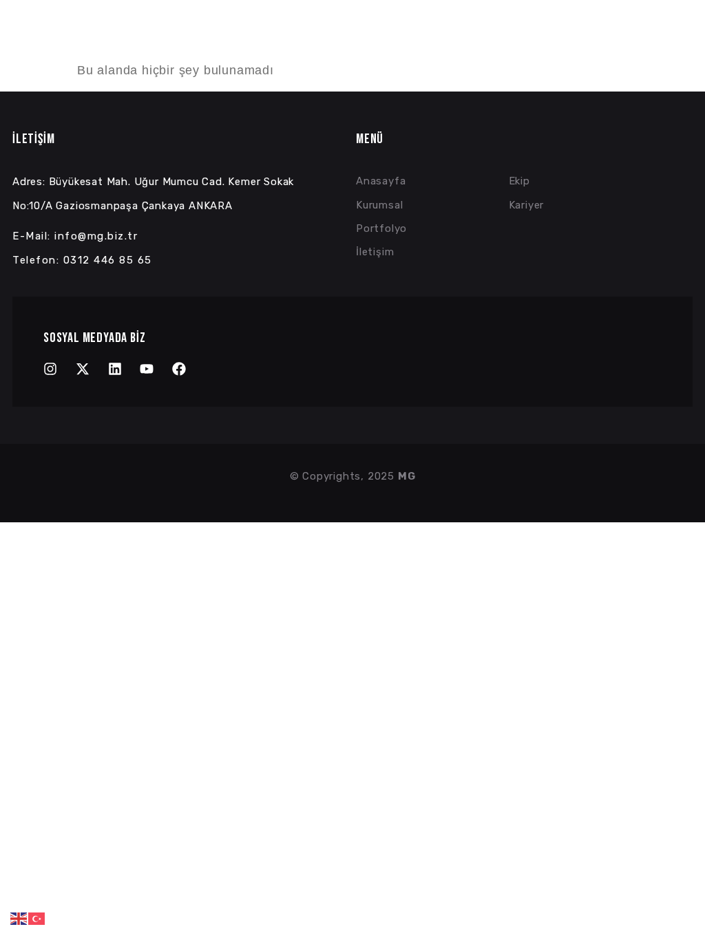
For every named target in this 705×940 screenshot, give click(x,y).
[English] (19, 918)
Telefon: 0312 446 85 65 (82, 260)
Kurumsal (451, 39)
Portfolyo (534, 39)
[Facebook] (179, 369)
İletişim (679, 39)
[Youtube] (147, 369)
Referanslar (608, 39)
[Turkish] (37, 918)
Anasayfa (384, 39)
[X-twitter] (83, 369)
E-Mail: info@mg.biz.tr (75, 236)
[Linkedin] (115, 369)
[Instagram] (50, 369)
